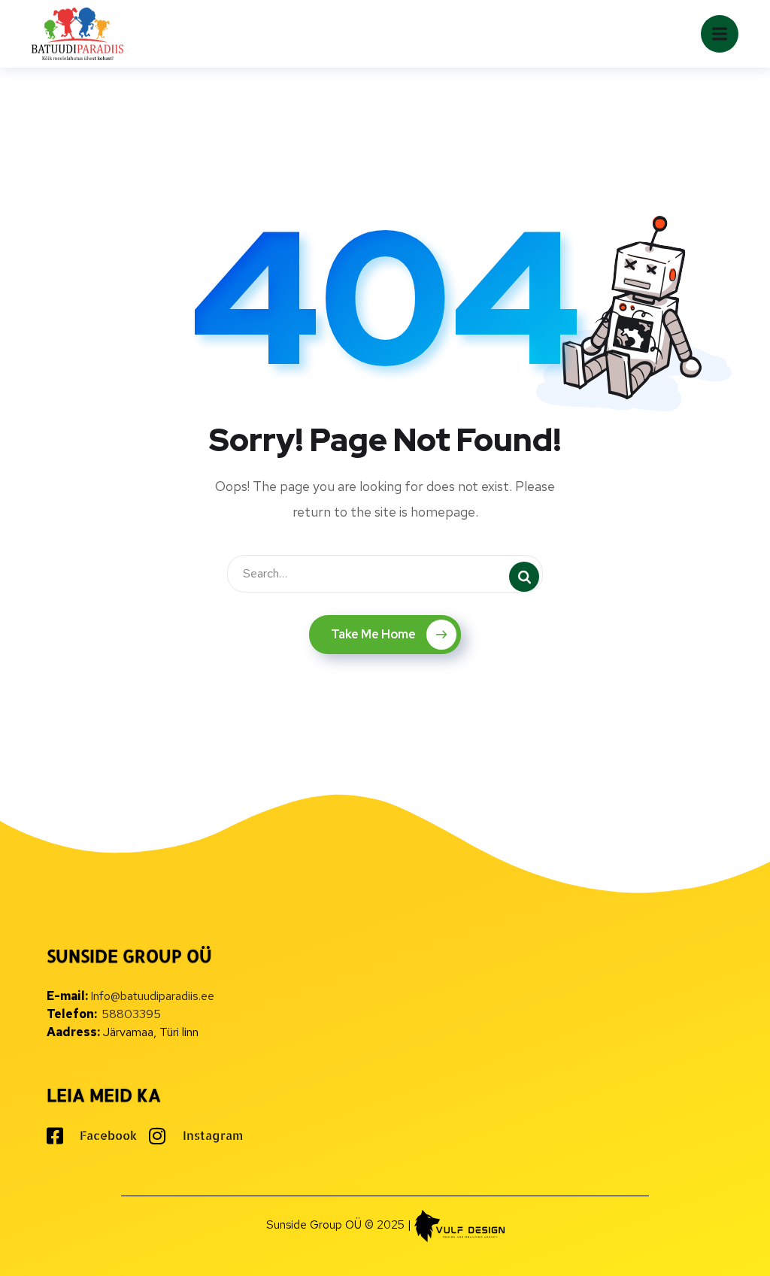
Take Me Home (373, 634)
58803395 (131, 1014)
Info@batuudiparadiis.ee (152, 996)
